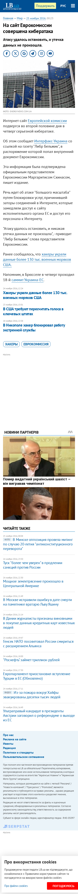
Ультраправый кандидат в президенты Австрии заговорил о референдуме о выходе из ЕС (39, 715)
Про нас (8, 735)
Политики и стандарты (18, 752)
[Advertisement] (39, 386)
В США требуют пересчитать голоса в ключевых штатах (33, 311)
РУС (63, 6)
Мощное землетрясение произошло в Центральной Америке (33, 583)
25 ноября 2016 (36, 18)
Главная (8, 18)
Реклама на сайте (14, 739)
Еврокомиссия (35, 344)
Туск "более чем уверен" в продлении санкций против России (32, 565)
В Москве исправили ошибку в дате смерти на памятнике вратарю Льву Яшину (37, 602)
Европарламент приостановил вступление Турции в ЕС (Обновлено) (36, 676)
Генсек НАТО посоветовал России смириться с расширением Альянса (38, 643)
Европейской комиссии (47, 120)
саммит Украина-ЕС (28, 279)
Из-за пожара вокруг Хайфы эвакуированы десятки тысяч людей (31, 694)
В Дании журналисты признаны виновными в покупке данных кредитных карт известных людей (39, 623)
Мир (20, 18)
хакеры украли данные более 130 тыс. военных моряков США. (37, 259)
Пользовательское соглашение (23, 757)
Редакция (9, 748)
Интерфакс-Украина (50, 141)
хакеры (11, 344)
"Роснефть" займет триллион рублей (31, 659)
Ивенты (8, 743)
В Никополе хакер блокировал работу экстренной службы (34, 328)
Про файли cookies (16, 886)
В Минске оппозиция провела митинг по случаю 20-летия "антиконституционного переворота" (38, 544)
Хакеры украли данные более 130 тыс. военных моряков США (35, 295)
